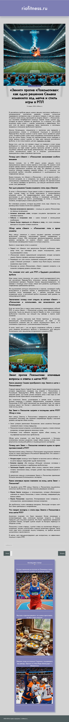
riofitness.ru (34, 8)
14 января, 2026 (34, 86)
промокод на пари (43, 141)
